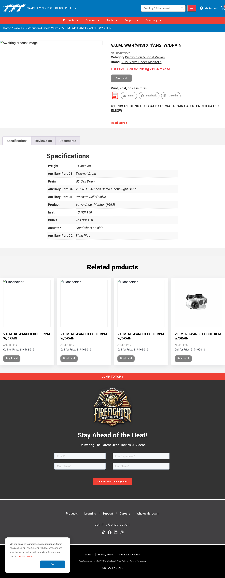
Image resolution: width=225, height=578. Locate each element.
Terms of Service (136, 561)
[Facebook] (110, 532)
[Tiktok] (103, 532)
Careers (125, 513)
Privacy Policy (25, 556)
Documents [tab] (67, 141)
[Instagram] (122, 532)
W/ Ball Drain (85, 181)
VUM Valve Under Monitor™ (141, 62)
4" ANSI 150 (84, 220)
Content (91, 20)
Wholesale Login (148, 513)
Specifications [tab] (17, 141)
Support (130, 20)
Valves (18, 28)
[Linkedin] (116, 532)
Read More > (119, 122)
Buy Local (12, 358)
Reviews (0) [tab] (43, 141)
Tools (110, 20)
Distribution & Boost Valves (42, 28)
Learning (90, 513)
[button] (129, 95)
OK (52, 564)
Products (69, 20)
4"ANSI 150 (84, 212)
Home (7, 28)
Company (151, 20)
